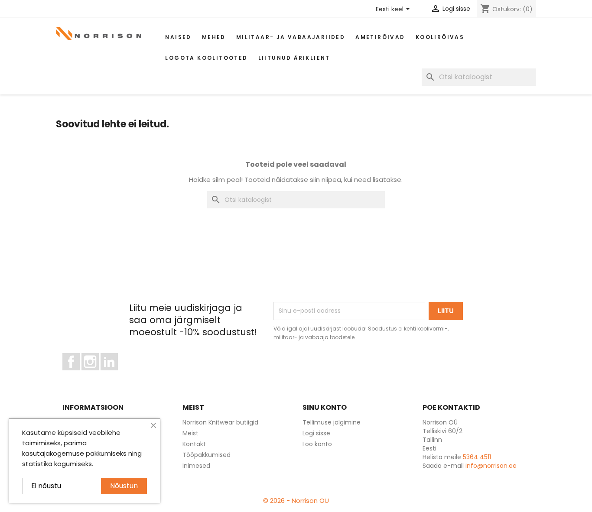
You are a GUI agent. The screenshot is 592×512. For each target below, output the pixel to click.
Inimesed (196, 465)
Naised (178, 37)
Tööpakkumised (206, 454)
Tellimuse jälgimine (332, 422)
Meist (190, 433)
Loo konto (317, 444)
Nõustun (124, 486)
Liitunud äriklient (294, 58)
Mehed (214, 37)
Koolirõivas (440, 37)
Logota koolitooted (206, 58)
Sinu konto (325, 407)
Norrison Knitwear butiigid (220, 422)
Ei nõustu (46, 486)
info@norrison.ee (491, 465)
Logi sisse (316, 433)
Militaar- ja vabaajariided (290, 37)
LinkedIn (114, 374)
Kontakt (194, 444)
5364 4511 (477, 457)
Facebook (79, 374)
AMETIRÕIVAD (380, 37)
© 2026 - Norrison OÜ (296, 500)
